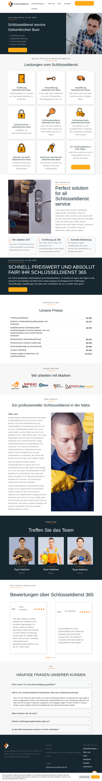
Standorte (67, 4)
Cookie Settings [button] (84, 777)
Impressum (87, 767)
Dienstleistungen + (38, 4)
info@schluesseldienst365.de (56, 767)
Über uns (51, 4)
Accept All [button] (95, 777)
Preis (59, 4)
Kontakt (34, 9)
